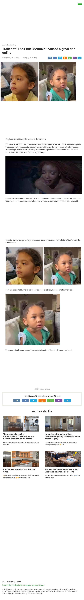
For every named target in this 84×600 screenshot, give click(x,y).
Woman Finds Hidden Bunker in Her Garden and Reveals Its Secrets (61, 470)
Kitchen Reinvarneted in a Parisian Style (19, 470)
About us (35, 585)
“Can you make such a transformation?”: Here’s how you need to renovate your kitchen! (18, 436)
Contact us (27, 585)
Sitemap (41, 585)
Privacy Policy (7, 585)
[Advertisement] (42, 22)
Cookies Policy (17, 585)
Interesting (33, 58)
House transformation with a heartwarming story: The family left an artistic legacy (62, 436)
